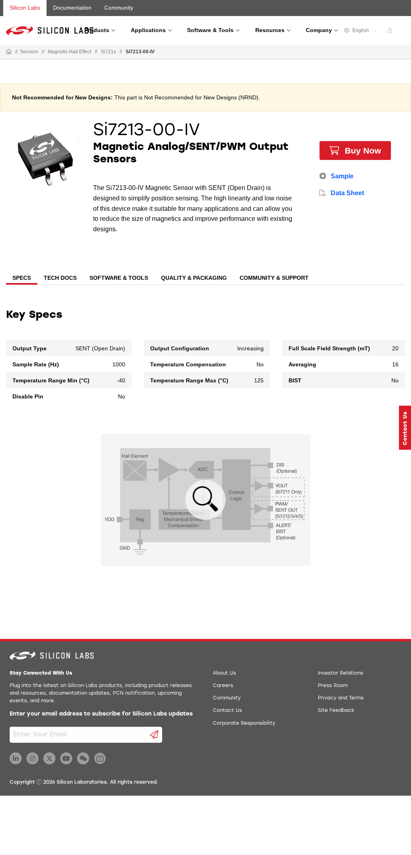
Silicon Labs (25, 7)
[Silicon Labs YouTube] (66, 758)
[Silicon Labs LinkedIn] (16, 758)
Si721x (108, 52)
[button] (405, 428)
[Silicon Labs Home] (9, 52)
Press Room (333, 685)
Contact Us (227, 710)
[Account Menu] (391, 31)
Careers (223, 685)
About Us (224, 673)
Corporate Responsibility (244, 723)
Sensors (29, 52)
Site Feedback (336, 710)
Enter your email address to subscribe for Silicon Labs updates (101, 714)
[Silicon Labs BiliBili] (100, 758)
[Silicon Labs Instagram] (32, 758)
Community (118, 7)
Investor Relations (340, 673)
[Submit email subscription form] (154, 735)
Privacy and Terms (341, 698)
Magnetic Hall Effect (69, 52)
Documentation (72, 7)
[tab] (21, 279)
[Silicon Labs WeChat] (83, 758)
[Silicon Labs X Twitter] (49, 758)
